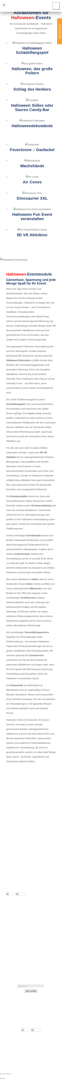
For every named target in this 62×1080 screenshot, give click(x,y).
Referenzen (24, 943)
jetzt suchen (31, 991)
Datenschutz (12, 961)
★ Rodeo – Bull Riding (18, 871)
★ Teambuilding (47, 832)
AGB (8, 957)
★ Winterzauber (48, 846)
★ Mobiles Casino (46, 818)
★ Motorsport (49, 823)
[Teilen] (7, 1073)
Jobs (9, 947)
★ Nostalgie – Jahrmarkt (43, 827)
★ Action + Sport (47, 791)
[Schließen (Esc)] (10, 1073)
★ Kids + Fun (49, 809)
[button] (56, 6)
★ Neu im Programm (16, 885)
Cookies (25, 961)
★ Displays (12, 876)
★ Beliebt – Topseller (17, 890)
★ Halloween (49, 804)
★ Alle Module (13, 855)
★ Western (50, 841)
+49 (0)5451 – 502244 (21, 934)
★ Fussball (50, 800)
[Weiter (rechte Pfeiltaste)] (4, 1078)
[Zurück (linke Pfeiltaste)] (1, 1078)
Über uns (11, 943)
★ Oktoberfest (49, 837)
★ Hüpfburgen (13, 867)
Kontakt (17, 947)
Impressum (19, 957)
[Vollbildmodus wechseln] (4, 1073)
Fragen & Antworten (16, 952)
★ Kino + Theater (47, 814)
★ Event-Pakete (14, 880)
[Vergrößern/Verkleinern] (1, 1073)
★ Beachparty (49, 795)
